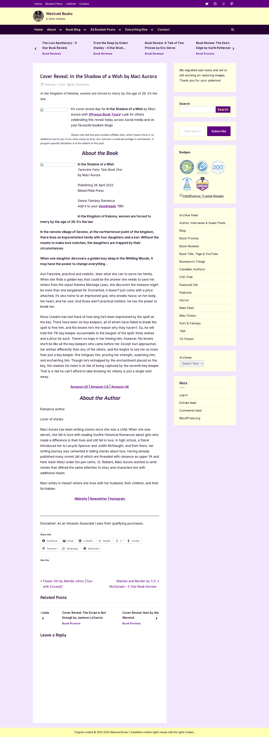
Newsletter (98, 499)
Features (185, 292)
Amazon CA (100, 387)
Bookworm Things (192, 261)
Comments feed (190, 410)
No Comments (80, 85)
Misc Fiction (187, 315)
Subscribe (219, 131)
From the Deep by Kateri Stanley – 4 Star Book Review (87, 46)
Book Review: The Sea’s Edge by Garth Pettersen (190, 45)
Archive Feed (188, 215)
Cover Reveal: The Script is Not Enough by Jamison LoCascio (70, 615)
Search (184, 103)
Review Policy (54, 3)
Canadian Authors (192, 269)
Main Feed (186, 308)
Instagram (117, 499)
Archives (185, 357)
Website (80, 499)
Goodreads (107, 206)
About (51, 29)
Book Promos (182, 53)
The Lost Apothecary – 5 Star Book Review (36, 45)
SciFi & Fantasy (190, 323)
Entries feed (187, 403)
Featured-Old (188, 285)
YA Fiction (186, 339)
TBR (182, 331)
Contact (84, 3)
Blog (182, 230)
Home (38, 3)
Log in (183, 395)
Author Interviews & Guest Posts (202, 223)
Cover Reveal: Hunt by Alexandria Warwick (132, 615)
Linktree (71, 3)
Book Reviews (28, 53)
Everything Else (136, 29)
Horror (184, 300)
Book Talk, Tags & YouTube (198, 254)
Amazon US (79, 387)
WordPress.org (189, 418)
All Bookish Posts (102, 29)
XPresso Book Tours (104, 114)
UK (120, 387)
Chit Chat (186, 277)
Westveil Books (59, 13)
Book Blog (73, 29)
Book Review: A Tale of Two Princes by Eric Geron (140, 45)
